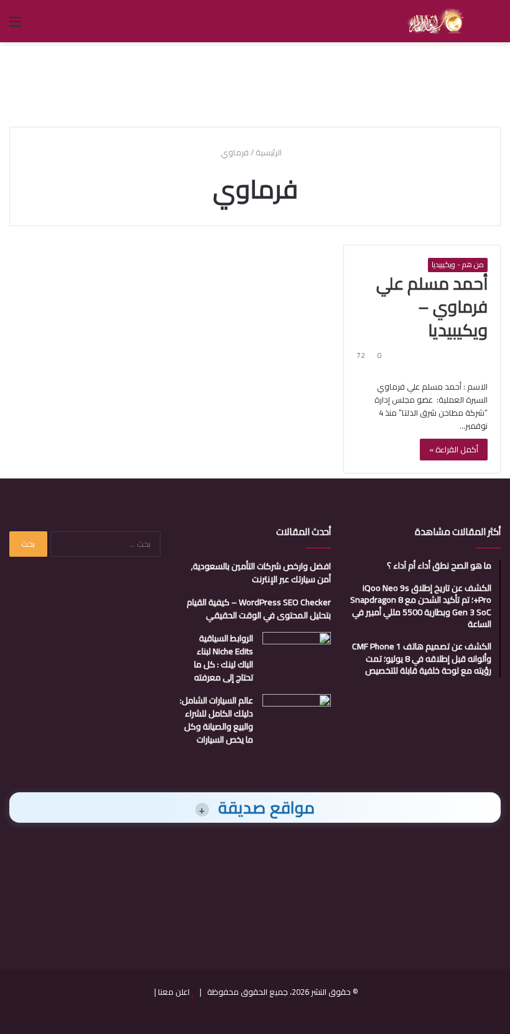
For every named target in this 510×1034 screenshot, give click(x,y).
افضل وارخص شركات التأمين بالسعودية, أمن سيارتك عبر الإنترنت (261, 572)
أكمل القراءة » (453, 449)
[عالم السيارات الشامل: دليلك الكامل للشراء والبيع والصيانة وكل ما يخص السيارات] (296, 717)
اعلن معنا (174, 991)
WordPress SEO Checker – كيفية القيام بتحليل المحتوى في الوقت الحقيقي (259, 608)
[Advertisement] (255, 83)
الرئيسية (270, 152)
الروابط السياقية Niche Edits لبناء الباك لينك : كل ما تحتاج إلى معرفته (223, 657)
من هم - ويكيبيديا (458, 265)
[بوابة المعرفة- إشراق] (435, 21)
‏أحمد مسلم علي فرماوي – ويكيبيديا (432, 307)
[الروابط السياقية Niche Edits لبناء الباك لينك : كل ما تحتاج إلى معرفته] (296, 655)
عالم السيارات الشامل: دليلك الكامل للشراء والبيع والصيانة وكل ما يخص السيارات (216, 720)
